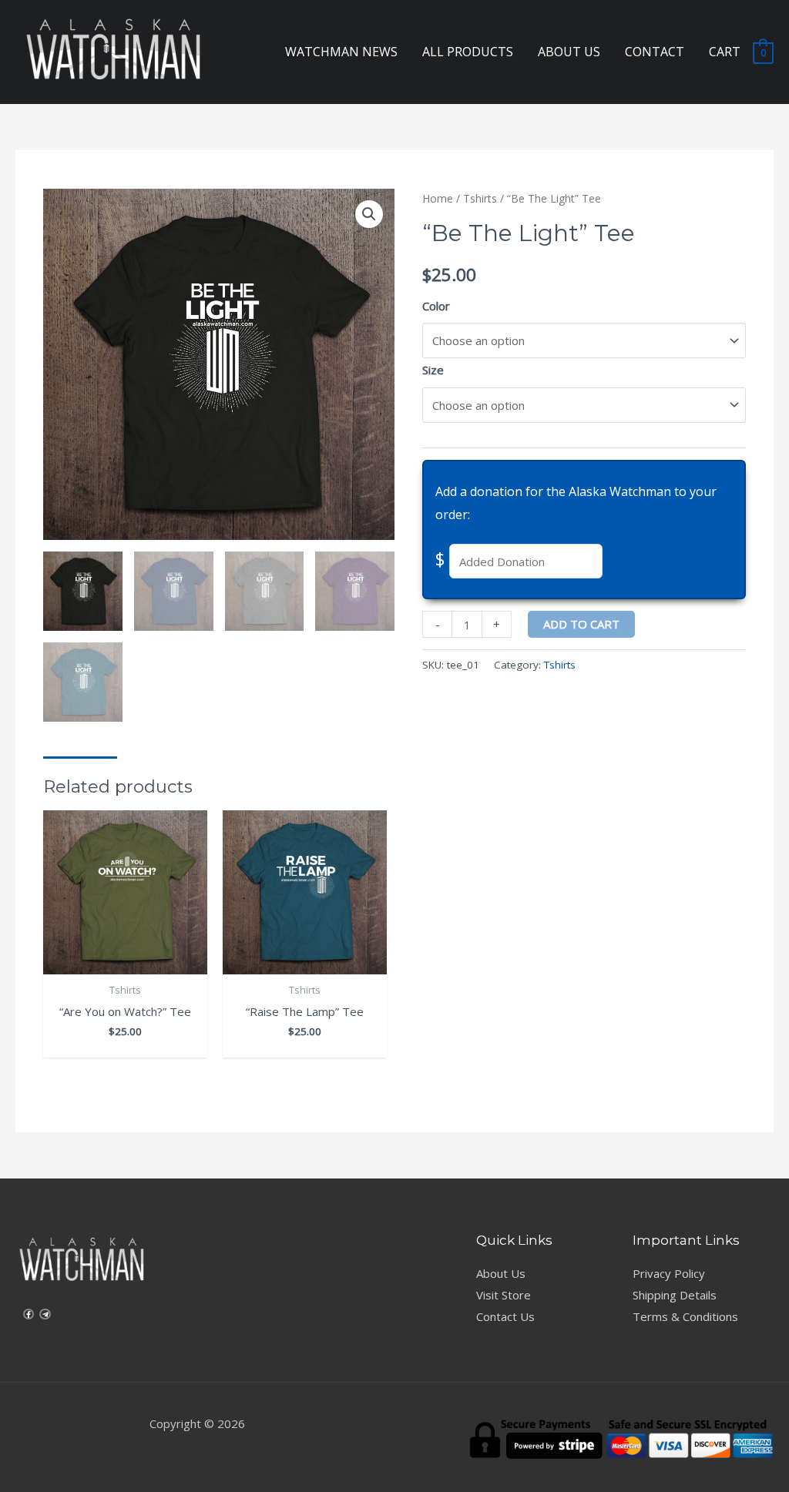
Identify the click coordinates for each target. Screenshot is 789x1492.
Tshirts (480, 198)
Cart (724, 51)
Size (433, 369)
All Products (467, 51)
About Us (569, 51)
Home (437, 198)
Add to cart (581, 624)
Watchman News (341, 51)
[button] (369, 214)
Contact (654, 51)
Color (436, 305)
